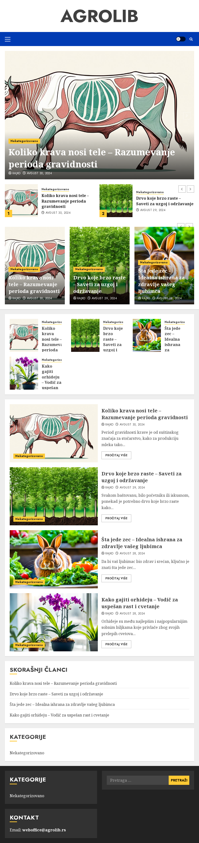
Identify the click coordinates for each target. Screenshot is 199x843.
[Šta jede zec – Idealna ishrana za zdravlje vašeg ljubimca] (116, 200)
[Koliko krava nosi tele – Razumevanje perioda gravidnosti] (24, 335)
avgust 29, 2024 (39, 173)
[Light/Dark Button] (181, 39)
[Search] (191, 39)
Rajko (16, 173)
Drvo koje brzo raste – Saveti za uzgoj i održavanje (94, 158)
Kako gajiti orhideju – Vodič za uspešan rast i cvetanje (51, 382)
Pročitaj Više (116, 455)
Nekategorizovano (24, 141)
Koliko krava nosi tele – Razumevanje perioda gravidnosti (34, 284)
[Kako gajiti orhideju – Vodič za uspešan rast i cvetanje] (24, 373)
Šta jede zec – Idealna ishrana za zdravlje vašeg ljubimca (162, 201)
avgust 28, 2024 (153, 213)
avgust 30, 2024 (39, 298)
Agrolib (99, 16)
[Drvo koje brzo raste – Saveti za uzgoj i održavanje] (99, 115)
